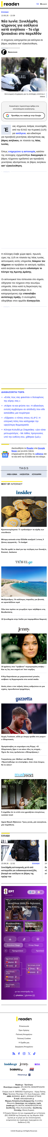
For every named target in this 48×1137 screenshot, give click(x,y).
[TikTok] (34, 1053)
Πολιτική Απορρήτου (24, 1034)
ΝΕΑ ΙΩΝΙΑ (12, 474)
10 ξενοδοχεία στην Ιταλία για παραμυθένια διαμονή (24, 619)
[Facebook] (19, 1053)
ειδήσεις (39, 454)
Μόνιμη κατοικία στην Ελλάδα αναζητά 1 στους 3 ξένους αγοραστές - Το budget (22, 540)
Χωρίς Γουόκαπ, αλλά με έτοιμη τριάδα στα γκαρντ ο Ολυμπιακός (23, 738)
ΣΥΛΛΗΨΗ (37, 474)
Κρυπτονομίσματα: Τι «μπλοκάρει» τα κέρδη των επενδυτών (22, 531)
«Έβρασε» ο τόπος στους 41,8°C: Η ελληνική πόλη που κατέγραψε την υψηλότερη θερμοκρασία (22, 421)
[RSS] (14, 1053)
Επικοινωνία (24, 1026)
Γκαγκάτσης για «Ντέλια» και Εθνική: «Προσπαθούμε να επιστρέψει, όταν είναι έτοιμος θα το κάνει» (22, 762)
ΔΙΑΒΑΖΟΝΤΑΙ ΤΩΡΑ (12, 392)
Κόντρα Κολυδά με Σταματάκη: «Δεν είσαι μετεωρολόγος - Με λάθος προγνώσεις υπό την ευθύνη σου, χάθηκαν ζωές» (25, 433)
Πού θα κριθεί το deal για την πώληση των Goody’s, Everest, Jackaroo (24, 550)
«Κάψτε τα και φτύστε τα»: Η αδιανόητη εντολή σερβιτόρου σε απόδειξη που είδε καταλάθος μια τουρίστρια (24, 409)
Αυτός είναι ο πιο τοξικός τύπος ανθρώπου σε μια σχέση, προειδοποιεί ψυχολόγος (23, 687)
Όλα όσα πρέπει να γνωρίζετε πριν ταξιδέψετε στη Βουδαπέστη (23, 610)
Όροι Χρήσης (24, 1030)
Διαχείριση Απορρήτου (24, 1047)
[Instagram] (24, 1053)
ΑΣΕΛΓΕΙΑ (25, 474)
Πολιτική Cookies (24, 1038)
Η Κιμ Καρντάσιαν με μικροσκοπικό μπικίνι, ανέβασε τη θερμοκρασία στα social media (20, 677)
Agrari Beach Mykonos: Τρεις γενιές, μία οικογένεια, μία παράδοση (24, 823)
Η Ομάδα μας (24, 1043)
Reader (30, 448)
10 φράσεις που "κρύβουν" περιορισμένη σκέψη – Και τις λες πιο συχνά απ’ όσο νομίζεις (23, 668)
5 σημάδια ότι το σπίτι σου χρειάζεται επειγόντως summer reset (23, 813)
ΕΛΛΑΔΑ (5, 12)
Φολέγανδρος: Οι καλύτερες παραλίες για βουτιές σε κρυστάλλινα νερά (22, 600)
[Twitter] (29, 1053)
